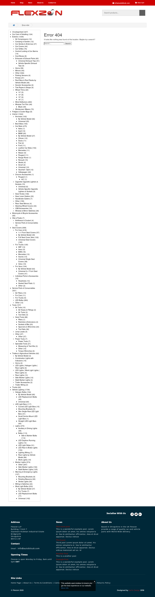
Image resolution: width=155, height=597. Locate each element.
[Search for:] (54, 43)
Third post (61, 540)
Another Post (62, 553)
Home (13, 3)
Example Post (62, 559)
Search (142, 13)
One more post (63, 526)
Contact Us (52, 3)
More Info (65, 588)
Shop (21, 3)
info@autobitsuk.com (29, 548)
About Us (40, 3)
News (30, 3)
